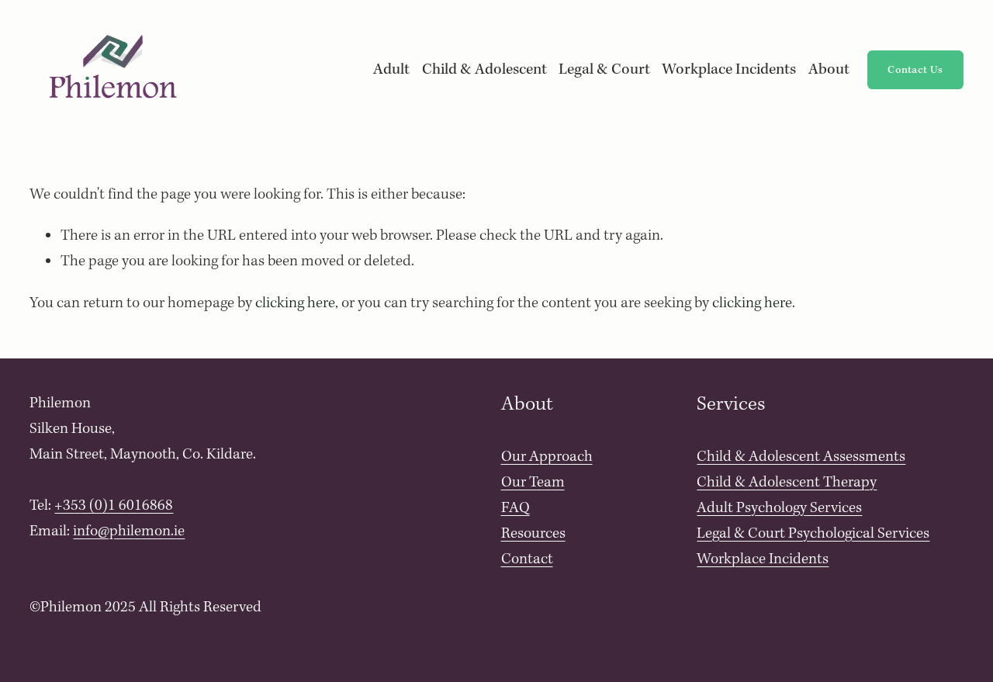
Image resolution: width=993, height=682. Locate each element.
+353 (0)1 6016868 (113, 506)
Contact (527, 559)
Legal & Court (604, 70)
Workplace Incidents (729, 70)
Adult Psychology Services (779, 508)
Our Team (533, 482)
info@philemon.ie (129, 531)
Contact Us (915, 70)
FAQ (515, 508)
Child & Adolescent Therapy (787, 482)
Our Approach (547, 457)
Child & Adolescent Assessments (801, 457)
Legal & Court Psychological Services (813, 534)
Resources (533, 534)
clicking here (295, 303)
